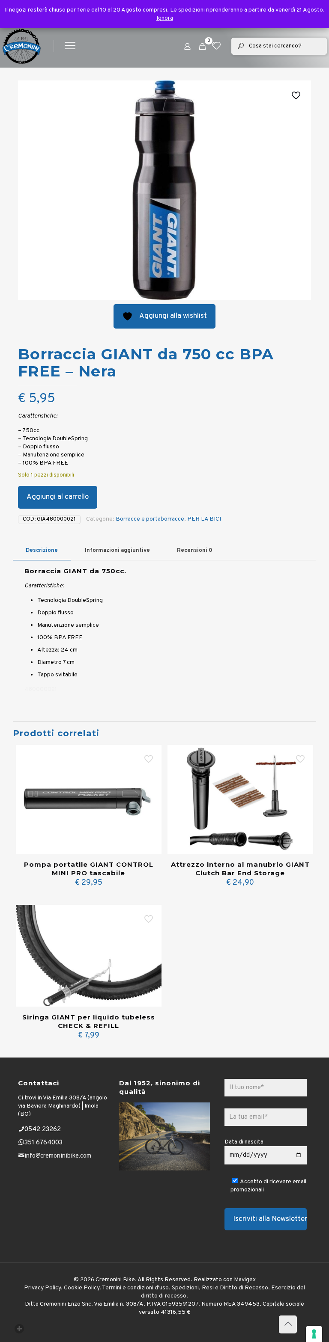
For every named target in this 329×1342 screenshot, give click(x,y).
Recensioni (194, 550)
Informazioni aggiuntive (117, 550)
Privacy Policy (42, 1288)
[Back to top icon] (288, 1324)
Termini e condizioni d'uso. (136, 1288)
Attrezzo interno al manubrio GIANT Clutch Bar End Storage (240, 868)
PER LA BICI (204, 519)
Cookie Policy (81, 1288)
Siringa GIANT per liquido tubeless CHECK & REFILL (88, 1021)
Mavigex (245, 1279)
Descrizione (42, 550)
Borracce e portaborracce (150, 519)
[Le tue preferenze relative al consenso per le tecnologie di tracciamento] (314, 1334)
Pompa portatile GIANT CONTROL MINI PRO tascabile (88, 868)
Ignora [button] (164, 18)
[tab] (42, 550)
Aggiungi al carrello (58, 497)
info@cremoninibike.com (57, 1156)
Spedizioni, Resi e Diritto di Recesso (220, 1288)
